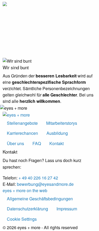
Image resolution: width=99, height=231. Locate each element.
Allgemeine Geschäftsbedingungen (40, 199)
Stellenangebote (22, 123)
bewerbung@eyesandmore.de (45, 184)
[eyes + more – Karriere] (5, 4)
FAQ (36, 143)
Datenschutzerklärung (27, 209)
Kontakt (56, 143)
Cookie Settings (22, 219)
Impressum (66, 209)
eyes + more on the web (25, 190)
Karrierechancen (22, 133)
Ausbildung (57, 133)
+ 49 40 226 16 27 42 (38, 178)
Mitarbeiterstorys (61, 123)
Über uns (15, 143)
